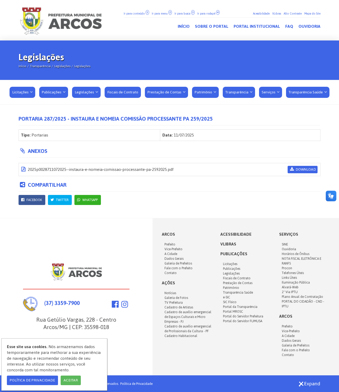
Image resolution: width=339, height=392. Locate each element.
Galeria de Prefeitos (178, 263)
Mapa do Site (312, 13)
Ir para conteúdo (136, 13)
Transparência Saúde (306, 92)
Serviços (269, 92)
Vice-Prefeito (173, 249)
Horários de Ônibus (295, 254)
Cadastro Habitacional (180, 336)
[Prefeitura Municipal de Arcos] (61, 20)
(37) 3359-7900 (62, 303)
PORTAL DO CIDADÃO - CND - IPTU (303, 303)
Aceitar (71, 380)
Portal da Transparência (240, 307)
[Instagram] (124, 306)
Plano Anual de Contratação (302, 297)
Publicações (52, 92)
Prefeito (169, 244)
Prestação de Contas (165, 92)
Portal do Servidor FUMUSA (242, 321)
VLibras (276, 13)
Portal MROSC (233, 311)
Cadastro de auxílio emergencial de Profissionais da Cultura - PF (187, 328)
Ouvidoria (289, 249)
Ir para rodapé (207, 13)
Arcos (285, 316)
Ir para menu (161, 13)
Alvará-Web (290, 287)
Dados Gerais (174, 259)
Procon (287, 268)
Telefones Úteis (293, 273)
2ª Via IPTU (290, 292)
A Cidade (170, 254)
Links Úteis (289, 278)
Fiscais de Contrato (237, 278)
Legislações (62, 66)
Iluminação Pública (296, 282)
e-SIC (226, 297)
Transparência (40, 66)
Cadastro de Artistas (178, 307)
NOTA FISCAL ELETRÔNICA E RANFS (301, 261)
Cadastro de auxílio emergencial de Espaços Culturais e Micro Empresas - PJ (187, 317)
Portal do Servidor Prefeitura (243, 316)
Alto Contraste (293, 13)
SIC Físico (230, 302)
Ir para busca (184, 13)
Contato (170, 273)
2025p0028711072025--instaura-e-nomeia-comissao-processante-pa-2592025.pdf (100, 169)
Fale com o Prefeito (178, 268)
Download (305, 169)
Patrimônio (204, 92)
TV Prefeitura (173, 302)
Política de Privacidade (136, 384)
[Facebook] (115, 306)
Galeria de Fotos (176, 298)
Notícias (170, 293)
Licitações (20, 92)
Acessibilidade (261, 13)
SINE (285, 244)
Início (22, 66)
